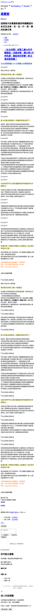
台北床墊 (15, 519)
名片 (5, 42)
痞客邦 (12, 512)
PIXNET (8, 586)
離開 (10, 609)
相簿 (5, 37)
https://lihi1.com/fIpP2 (11, 266)
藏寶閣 (5, 14)
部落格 (6, 40)
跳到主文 (3, 19)
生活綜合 (15, 34)
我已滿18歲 (4, 609)
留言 (16, 512)
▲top (2, 522)
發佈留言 (3, 537)
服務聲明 (19, 588)
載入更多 (3, 526)
